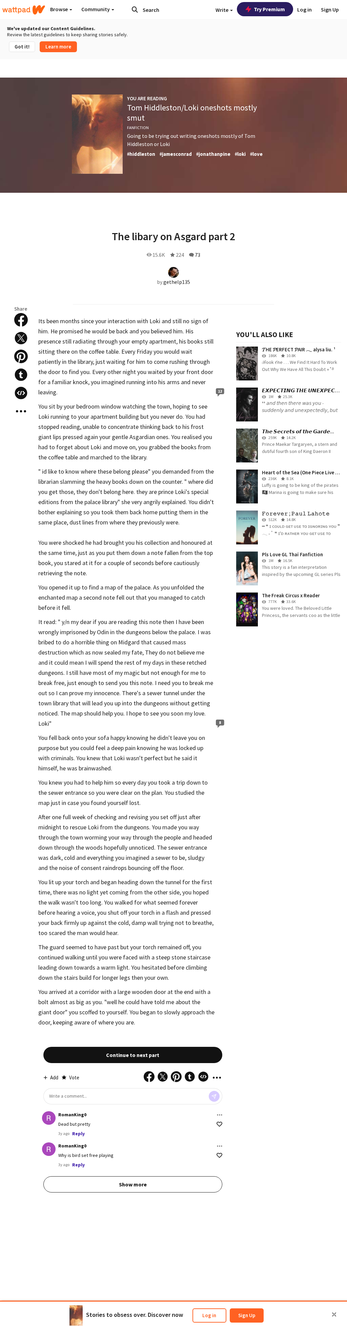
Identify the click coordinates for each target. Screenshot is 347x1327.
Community (96, 9)
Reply (78, 1134)
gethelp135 (176, 281)
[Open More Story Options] (21, 411)
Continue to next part (132, 1055)
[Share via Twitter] (21, 338)
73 (197, 254)
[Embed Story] (21, 393)
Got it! (22, 46)
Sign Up (246, 1315)
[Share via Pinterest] (21, 356)
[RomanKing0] (49, 1118)
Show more (133, 1184)
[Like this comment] (219, 1124)
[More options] (219, 1115)
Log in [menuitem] (304, 9)
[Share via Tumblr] (21, 374)
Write (222, 9)
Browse (59, 9)
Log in (209, 1315)
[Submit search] (134, 9)
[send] (214, 1096)
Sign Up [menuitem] (330, 9)
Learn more (58, 46)
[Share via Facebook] (21, 320)
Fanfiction (138, 127)
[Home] (23, 10)
